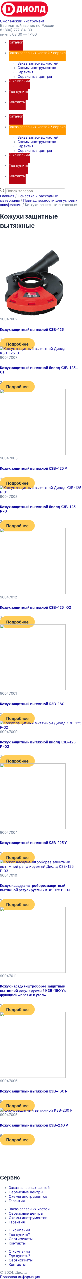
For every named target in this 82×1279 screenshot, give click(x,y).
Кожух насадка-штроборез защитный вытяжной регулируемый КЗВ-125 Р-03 (35, 887)
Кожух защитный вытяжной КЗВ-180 (32, 703)
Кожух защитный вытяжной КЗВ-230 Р (34, 1125)
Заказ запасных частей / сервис (37, 53)
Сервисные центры (34, 76)
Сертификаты (21, 1239)
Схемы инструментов (36, 67)
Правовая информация (20, 1277)
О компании (19, 81)
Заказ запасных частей (37, 63)
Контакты (17, 102)
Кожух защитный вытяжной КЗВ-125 (32, 329)
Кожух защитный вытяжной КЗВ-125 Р (33, 468)
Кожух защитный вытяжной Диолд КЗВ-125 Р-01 (38, 508)
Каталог (16, 42)
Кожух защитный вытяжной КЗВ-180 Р (34, 1091)
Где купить (18, 91)
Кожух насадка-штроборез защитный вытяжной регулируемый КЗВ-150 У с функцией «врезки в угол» (33, 990)
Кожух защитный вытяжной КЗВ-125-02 (35, 607)
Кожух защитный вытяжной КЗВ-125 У (33, 842)
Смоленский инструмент (22, 21)
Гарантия (25, 72)
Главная (7, 196)
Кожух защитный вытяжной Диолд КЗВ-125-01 (39, 369)
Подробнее (17, 344)
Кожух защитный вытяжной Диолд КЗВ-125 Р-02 (38, 744)
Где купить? (19, 1234)
